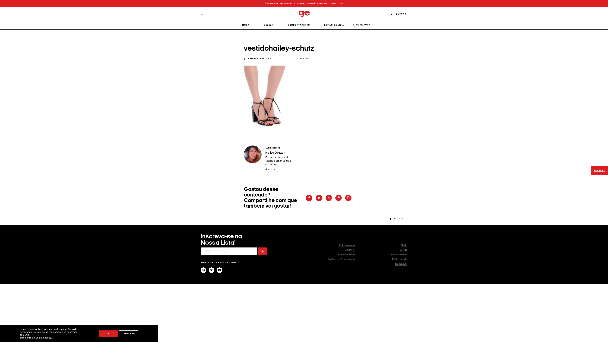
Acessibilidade (346, 254)
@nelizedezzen (272, 169)
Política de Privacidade (341, 259)
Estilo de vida (334, 25)
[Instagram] (205, 270)
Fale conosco (347, 245)
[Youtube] (221, 270)
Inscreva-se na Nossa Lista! (329, 3)
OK (108, 334)
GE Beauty (363, 25)
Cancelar (128, 334)
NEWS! (599, 171)
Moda (246, 25)
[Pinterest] (213, 270)
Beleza (268, 25)
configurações (43, 338)
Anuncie (350, 250)
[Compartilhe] (348, 198)
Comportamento (299, 25)
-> (262, 251)
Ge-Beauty (401, 264)
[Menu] (202, 14)
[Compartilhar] (309, 198)
